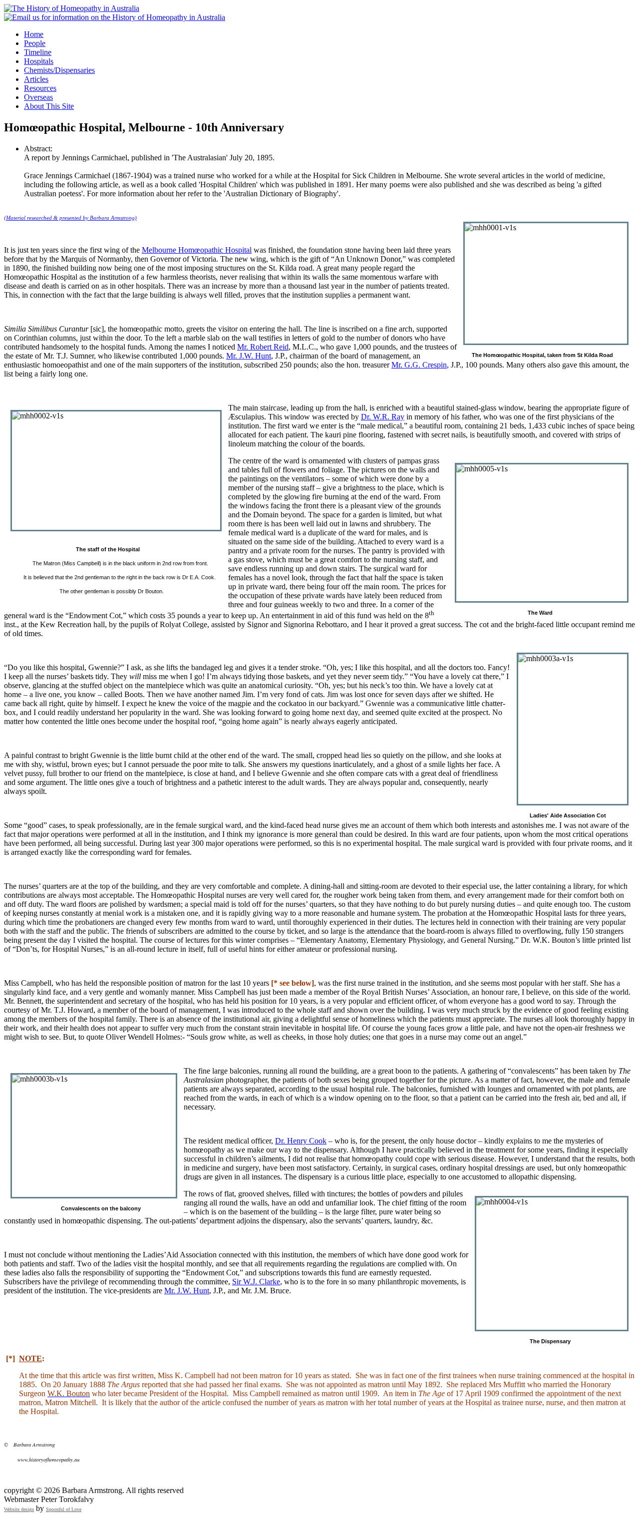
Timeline (37, 52)
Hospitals (38, 61)
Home (33, 34)
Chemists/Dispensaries (59, 70)
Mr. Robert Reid (263, 347)
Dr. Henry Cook (300, 1141)
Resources (40, 88)
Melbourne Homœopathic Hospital (197, 250)
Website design (19, 1509)
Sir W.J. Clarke (256, 1281)
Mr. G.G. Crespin (419, 365)
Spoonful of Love (63, 1509)
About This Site (49, 106)
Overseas (38, 97)
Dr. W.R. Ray (382, 416)
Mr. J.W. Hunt (248, 356)
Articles (36, 79)
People (34, 43)
